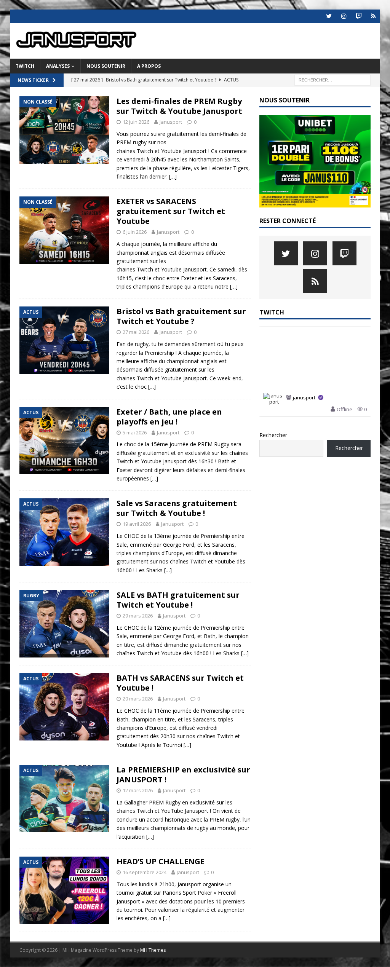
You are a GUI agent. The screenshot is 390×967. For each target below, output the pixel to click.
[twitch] (358, 16)
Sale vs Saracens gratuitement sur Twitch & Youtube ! (177, 508)
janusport (304, 397)
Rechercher (273, 435)
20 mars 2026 (138, 698)
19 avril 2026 (137, 523)
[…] (173, 176)
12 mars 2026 (138, 790)
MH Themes (153, 950)
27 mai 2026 (136, 332)
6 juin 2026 (135, 231)
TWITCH (25, 66)
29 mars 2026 (138, 615)
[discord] (373, 16)
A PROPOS (149, 66)
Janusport (171, 121)
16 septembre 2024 (144, 872)
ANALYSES (58, 66)
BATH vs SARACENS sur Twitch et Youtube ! (180, 683)
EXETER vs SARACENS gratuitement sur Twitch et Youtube (171, 211)
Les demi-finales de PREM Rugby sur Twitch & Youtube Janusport (179, 106)
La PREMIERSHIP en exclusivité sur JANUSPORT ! (183, 774)
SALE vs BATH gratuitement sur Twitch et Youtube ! (178, 600)
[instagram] (343, 16)
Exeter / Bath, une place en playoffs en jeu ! (169, 417)
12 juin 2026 (136, 121)
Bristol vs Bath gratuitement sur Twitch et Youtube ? (181, 316)
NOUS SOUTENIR (105, 66)
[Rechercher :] (332, 79)
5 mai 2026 (135, 432)
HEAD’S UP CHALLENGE (161, 861)
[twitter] (329, 16)
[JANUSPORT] (80, 54)
